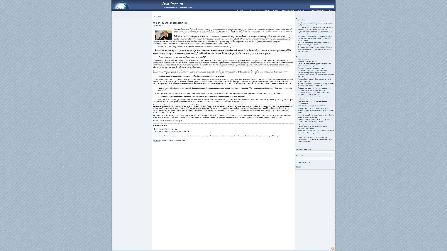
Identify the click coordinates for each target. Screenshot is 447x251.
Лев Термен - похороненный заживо (312, 106)
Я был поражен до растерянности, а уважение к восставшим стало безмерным (316, 85)
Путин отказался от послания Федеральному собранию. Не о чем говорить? (315, 33)
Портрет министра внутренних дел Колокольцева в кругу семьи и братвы (312, 69)
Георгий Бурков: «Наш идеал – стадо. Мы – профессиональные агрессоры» (314, 120)
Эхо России (172, 4)
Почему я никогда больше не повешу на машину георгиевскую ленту (313, 93)
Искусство (301, 10)
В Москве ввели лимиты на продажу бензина (315, 47)
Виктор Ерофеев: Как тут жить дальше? (313, 108)
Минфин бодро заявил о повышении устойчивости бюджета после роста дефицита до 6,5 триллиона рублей (315, 23)
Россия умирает (304, 59)
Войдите (156, 121)
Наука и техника (288, 10)
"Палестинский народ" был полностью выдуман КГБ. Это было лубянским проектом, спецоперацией (315, 139)
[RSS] (332, 248)
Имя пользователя (304, 149)
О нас (330, 10)
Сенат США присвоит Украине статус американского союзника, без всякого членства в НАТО (316, 75)
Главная (240, 10)
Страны (266, 10)
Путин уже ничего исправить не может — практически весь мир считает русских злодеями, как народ (313, 126)
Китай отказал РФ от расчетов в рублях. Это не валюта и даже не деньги (316, 116)
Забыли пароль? (304, 162)
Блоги (249, 10)
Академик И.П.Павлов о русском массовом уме (316, 130)
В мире (275, 10)
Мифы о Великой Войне (307, 61)
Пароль (299, 156)
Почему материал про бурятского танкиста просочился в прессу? (314, 65)
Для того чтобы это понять (165, 129)
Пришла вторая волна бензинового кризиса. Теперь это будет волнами (315, 44)
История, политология (317, 10)
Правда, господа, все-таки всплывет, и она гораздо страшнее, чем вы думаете (314, 89)
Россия (257, 10)
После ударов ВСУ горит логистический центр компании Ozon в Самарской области (315, 28)
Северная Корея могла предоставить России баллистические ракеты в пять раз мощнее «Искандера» (315, 38)
